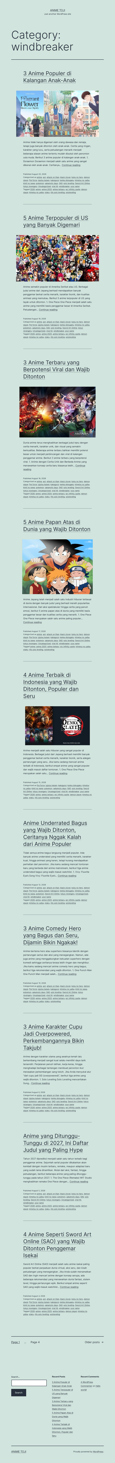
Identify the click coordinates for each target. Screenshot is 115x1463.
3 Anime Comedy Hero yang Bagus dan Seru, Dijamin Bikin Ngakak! (52, 935)
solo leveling (68, 183)
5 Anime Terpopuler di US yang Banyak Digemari (62, 1394)
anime (39, 177)
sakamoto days (51, 183)
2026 (32, 189)
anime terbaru (59, 189)
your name (75, 186)
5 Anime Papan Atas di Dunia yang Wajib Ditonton (62, 1417)
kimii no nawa (29, 183)
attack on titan (53, 177)
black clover (65, 177)
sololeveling (71, 192)
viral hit (55, 186)
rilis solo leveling (58, 192)
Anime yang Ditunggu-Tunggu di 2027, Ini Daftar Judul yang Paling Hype (55, 1143)
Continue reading (71, 165)
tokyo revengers (30, 186)
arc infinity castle (73, 189)
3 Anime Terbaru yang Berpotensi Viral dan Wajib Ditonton (56, 369)
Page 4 (35, 1342)
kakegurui (55, 180)
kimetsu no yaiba (82, 180)
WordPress (98, 1451)
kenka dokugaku (67, 180)
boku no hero (77, 177)
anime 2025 (47, 189)
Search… (15, 1377)
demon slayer (75, 794)
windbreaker (64, 186)
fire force (33, 180)
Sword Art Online (82, 183)
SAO (60, 183)
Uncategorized (44, 186)
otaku (47, 192)
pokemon (40, 183)
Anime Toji (57, 10)
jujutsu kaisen (44, 180)
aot (44, 177)
